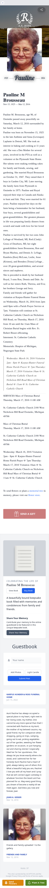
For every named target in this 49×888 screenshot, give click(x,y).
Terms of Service (32, 876)
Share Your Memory (18, 632)
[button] (24, 824)
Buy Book (28, 590)
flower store (34, 495)
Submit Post (24, 678)
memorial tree (36, 490)
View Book (13, 590)
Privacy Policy (17, 876)
